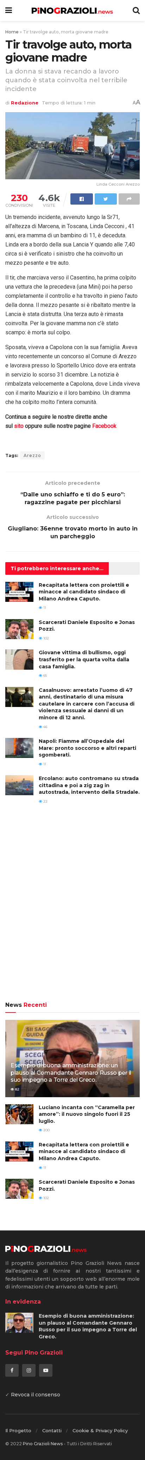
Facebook (104, 426)
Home (12, 31)
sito (19, 426)
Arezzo (32, 455)
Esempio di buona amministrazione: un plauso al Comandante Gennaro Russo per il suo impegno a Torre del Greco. (71, 1072)
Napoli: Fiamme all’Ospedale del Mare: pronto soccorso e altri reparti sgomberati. (87, 748)
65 (44, 675)
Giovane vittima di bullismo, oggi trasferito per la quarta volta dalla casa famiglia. (84, 659)
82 (16, 1089)
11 (44, 607)
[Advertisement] (72, 907)
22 (45, 801)
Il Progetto (18, 1430)
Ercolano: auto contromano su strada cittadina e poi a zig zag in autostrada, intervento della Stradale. (89, 785)
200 (46, 1130)
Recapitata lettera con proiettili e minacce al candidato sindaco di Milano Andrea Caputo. (84, 592)
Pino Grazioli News (43, 1443)
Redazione (24, 102)
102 (45, 638)
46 (44, 727)
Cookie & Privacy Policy (100, 1430)
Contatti (52, 1430)
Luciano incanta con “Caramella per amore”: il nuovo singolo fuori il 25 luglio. (87, 1114)
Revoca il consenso (35, 1394)
